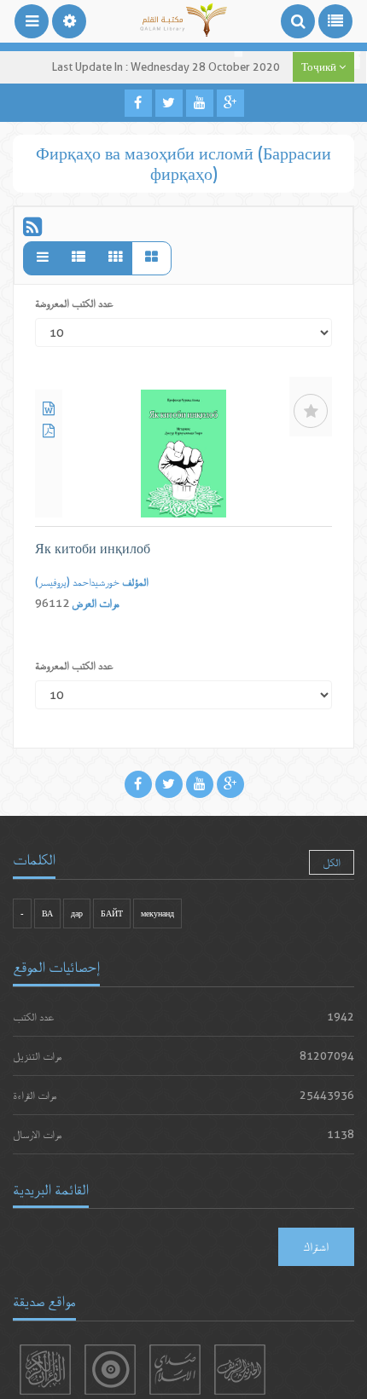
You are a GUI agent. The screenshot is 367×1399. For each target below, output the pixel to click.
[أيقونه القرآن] (45, 1369)
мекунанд (157, 913)
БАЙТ (112, 913)
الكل (332, 862)
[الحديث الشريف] (239, 1369)
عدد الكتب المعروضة (74, 303)
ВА (47, 913)
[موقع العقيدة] (110, 1369)
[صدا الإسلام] (175, 1369)
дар (77, 913)
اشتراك (316, 1246)
